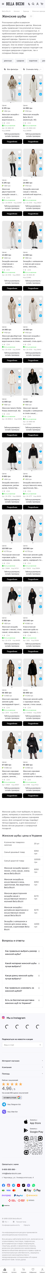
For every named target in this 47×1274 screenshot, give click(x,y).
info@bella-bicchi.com (11, 1173)
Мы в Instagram (16, 1017)
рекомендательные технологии (14, 1235)
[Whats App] (33, 1185)
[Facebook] (3, 1185)
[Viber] (28, 1185)
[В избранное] (19, 80)
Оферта (27, 1225)
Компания (7, 1067)
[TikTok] (23, 1185)
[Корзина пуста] (42, 4)
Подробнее (12, 141)
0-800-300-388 (8, 1169)
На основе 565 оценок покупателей (15, 1093)
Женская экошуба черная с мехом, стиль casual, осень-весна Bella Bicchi (17, 870)
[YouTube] (18, 1185)
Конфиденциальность (11, 1225)
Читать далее (20, 1259)
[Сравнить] (19, 91)
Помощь (6, 1074)
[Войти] (37, 4)
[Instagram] (8, 1185)
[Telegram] (13, 1185)
